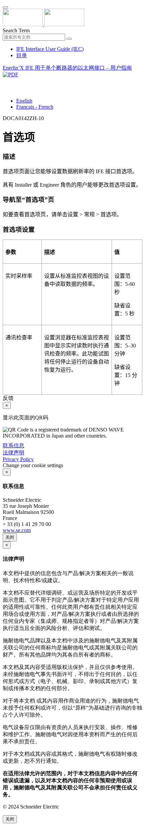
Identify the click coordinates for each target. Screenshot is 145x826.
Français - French (34, 107)
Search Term (16, 30)
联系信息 (13, 445)
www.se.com (17, 530)
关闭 (9, 537)
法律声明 (13, 452)
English (24, 101)
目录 (21, 55)
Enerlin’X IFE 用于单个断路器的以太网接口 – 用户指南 (67, 68)
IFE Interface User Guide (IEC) (50, 49)
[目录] (5, 82)
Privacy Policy (18, 459)
